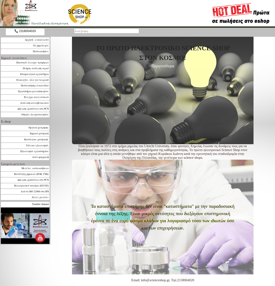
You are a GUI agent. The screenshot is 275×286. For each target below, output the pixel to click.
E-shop (6, 121)
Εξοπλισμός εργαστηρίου (34, 151)
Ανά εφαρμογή (40, 157)
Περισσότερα (162, 65)
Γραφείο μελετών (13, 164)
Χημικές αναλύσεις (14, 58)
